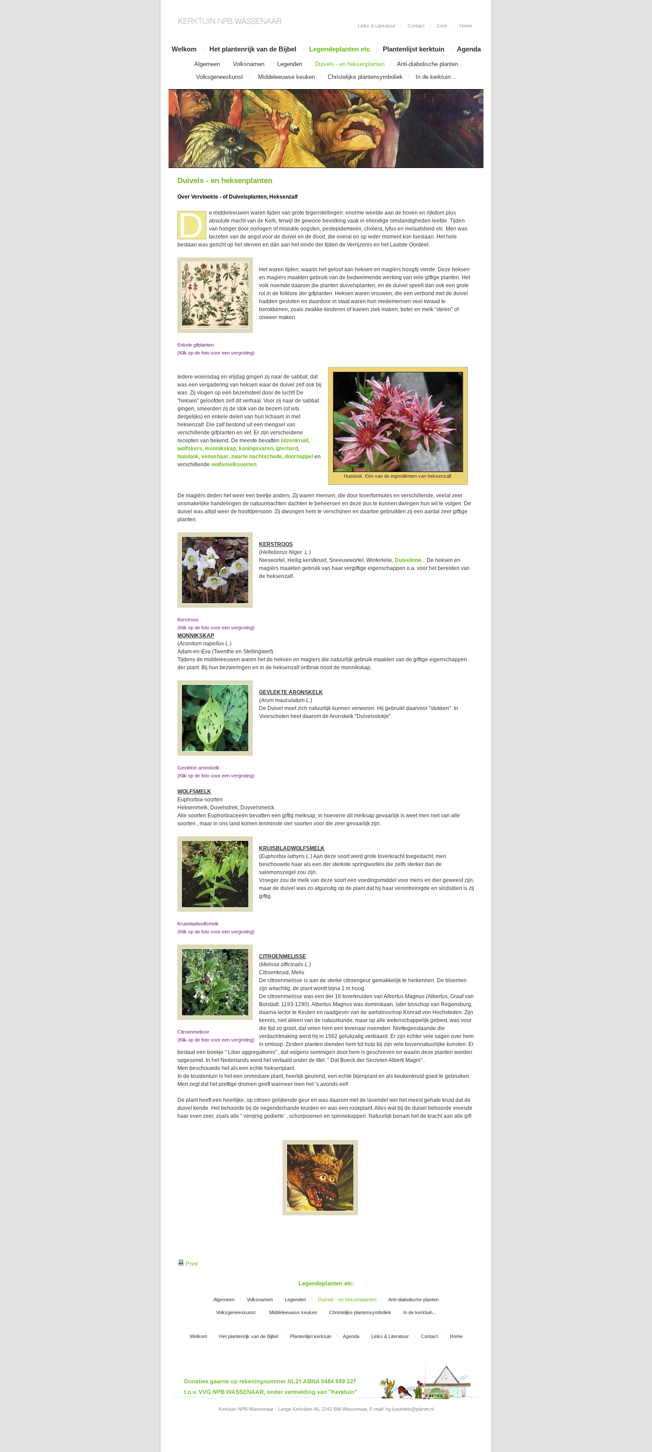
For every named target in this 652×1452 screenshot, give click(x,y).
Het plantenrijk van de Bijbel (253, 49)
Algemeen (207, 64)
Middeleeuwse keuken (286, 77)
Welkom (184, 49)
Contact (416, 25)
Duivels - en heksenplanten (350, 64)
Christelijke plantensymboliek (365, 77)
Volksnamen (248, 64)
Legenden (289, 64)
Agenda (469, 49)
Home (466, 25)
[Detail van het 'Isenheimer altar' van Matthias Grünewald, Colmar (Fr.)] (320, 1177)
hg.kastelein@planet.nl (409, 1409)
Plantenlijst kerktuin (413, 49)
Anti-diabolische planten (427, 64)
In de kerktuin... (436, 77)
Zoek (442, 25)
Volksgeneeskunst (219, 77)
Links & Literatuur (377, 25)
